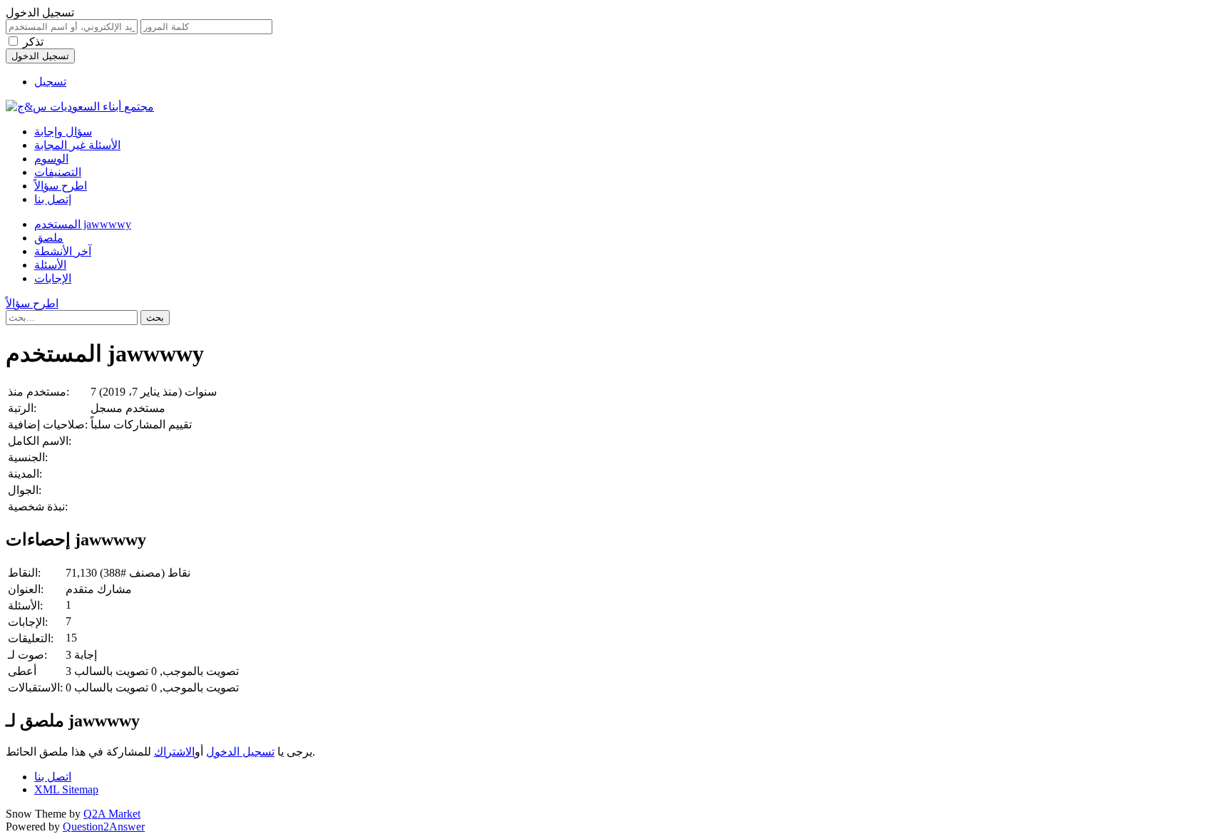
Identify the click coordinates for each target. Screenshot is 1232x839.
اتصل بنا (52, 777)
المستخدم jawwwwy (82, 224)
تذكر (33, 42)
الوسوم (51, 159)
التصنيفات (57, 172)
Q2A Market (111, 814)
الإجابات (52, 278)
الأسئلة (50, 265)
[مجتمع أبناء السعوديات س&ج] (80, 107)
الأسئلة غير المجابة (77, 145)
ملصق (48, 238)
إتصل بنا (52, 199)
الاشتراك (174, 752)
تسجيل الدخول (240, 752)
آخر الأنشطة (62, 251)
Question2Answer (104, 826)
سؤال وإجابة (63, 131)
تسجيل (50, 82)
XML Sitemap (66, 789)
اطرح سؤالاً (60, 186)
